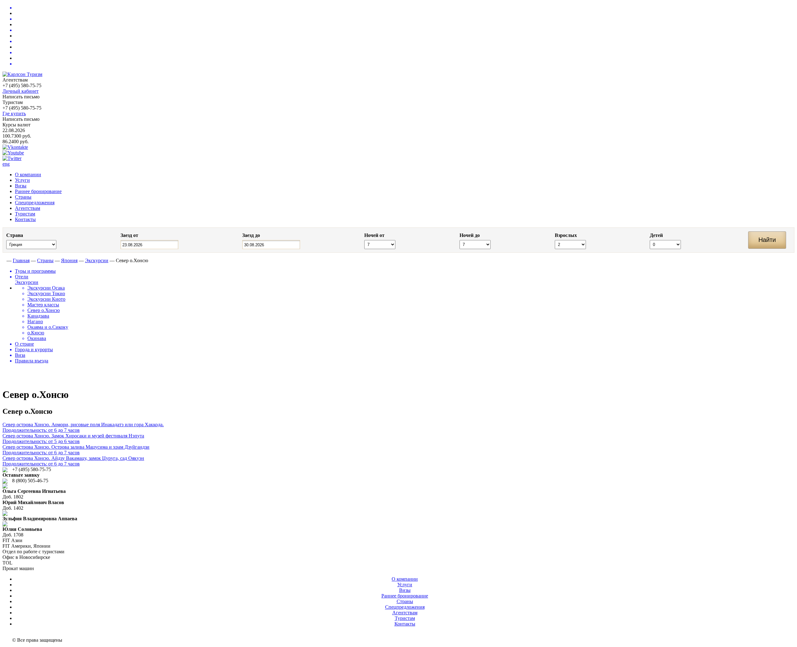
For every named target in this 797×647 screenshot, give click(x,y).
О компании (28, 174)
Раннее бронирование (38, 191)
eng (6, 164)
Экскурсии (96, 260)
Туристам (25, 213)
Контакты (25, 219)
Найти (767, 239)
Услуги (22, 180)
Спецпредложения (34, 202)
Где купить (14, 113)
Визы (20, 185)
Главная (21, 260)
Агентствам (27, 208)
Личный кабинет (20, 91)
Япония (69, 260)
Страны (23, 197)
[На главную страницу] (3, 260)
